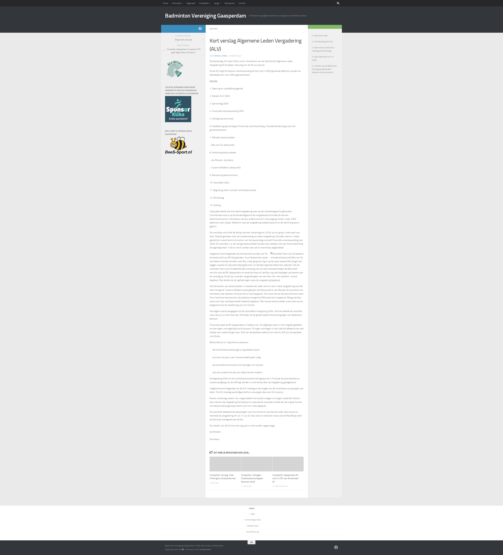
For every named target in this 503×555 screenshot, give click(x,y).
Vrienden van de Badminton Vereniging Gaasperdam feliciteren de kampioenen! (324, 69)
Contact (242, 3)
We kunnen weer (321, 35)
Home (165, 3)
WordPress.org (253, 532)
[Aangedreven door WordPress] (183, 549)
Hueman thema (205, 549)
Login (252, 514)
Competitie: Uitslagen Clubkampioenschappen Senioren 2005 (252, 478)
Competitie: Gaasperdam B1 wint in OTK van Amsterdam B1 (285, 478)
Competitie (204, 3)
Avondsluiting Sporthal (323, 41)
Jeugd (216, 3)
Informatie (176, 3)
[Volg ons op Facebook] (200, 28)
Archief (214, 28)
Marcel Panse (221, 56)
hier (242, 425)
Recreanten (230, 3)
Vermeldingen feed (253, 520)
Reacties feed (252, 526)
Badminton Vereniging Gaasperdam (205, 15)
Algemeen (191, 3)
